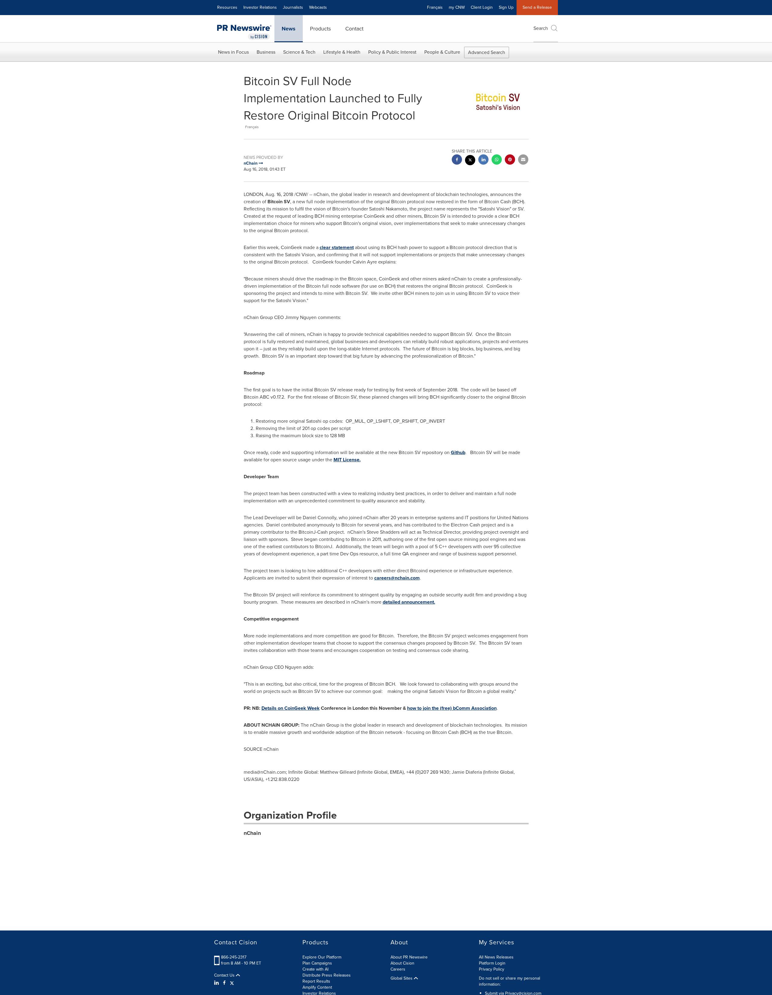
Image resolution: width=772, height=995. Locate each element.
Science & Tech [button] (299, 52)
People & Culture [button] (442, 52)
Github (458, 452)
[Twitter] (232, 983)
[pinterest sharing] (510, 160)
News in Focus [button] (233, 52)
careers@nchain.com (397, 577)
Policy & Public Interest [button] (392, 52)
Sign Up (506, 7)
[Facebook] (224, 983)
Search (540, 28)
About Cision (402, 963)
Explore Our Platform (321, 957)
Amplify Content (317, 987)
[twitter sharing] (470, 161)
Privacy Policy (491, 969)
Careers (398, 969)
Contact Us (225, 975)
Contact (354, 29)
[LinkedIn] (217, 983)
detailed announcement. (409, 602)
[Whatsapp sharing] (497, 160)
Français (435, 7)
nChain (252, 833)
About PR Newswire (409, 957)
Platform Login (492, 963)
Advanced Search (486, 52)
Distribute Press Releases (326, 975)
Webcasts (318, 7)
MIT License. (347, 459)
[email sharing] (523, 160)
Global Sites (402, 978)
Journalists (293, 7)
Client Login (482, 7)
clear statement (337, 247)
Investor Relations (260, 7)
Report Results (316, 981)
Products (320, 29)
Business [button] (266, 52)
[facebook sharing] (457, 160)
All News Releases (496, 957)
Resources (227, 7)
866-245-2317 (233, 957)
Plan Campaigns (317, 963)
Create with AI (315, 969)
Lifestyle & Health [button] (341, 52)
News (289, 29)
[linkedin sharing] (483, 160)
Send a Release (537, 7)
